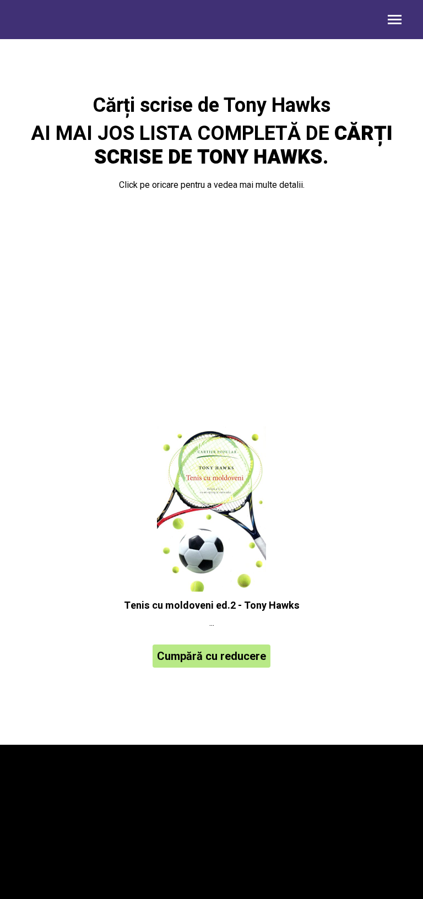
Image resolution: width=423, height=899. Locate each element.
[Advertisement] (211, 311)
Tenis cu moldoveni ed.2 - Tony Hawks (212, 605)
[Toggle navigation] (395, 20)
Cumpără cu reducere (211, 656)
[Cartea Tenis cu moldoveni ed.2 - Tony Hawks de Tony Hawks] (211, 509)
